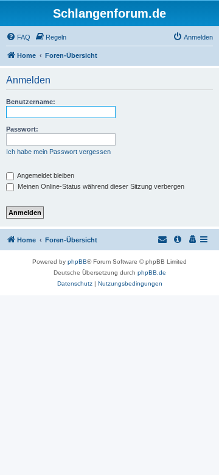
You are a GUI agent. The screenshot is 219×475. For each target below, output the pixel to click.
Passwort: (22, 129)
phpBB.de (151, 272)
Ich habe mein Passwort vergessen (58, 151)
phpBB (77, 261)
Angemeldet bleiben (45, 175)
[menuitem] (18, 37)
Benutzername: (30, 101)
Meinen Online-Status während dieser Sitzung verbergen (100, 186)
